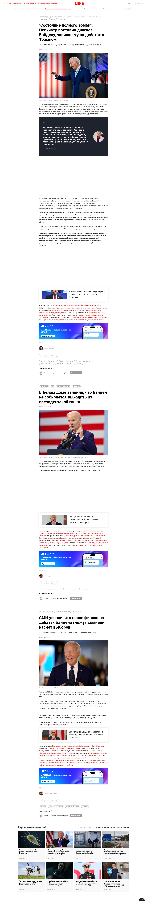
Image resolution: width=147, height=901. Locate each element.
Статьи (119, 864)
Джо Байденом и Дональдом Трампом (53, 538)
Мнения (126, 864)
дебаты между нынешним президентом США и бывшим (76, 306)
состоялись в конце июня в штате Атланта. (80, 308)
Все (95, 864)
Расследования (103, 864)
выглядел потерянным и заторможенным (69, 794)
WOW (113, 864)
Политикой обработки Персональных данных (58, 9)
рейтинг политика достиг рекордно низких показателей (59, 797)
